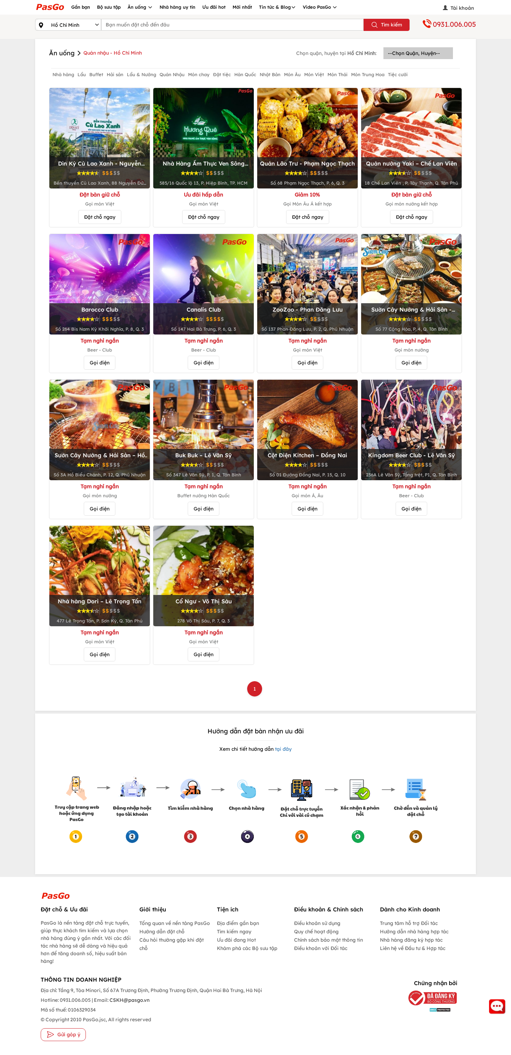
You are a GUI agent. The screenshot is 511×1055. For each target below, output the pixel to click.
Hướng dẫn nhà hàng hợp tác (414, 931)
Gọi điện (100, 363)
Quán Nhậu (172, 74)
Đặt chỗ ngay (99, 217)
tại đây (283, 749)
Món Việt (314, 74)
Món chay (199, 74)
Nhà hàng (63, 74)
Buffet (96, 74)
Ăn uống (138, 7)
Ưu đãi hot (214, 7)
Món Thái (337, 74)
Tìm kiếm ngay (234, 931)
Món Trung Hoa (367, 74)
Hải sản (115, 74)
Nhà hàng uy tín (177, 7)
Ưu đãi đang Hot (236, 940)
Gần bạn (80, 7)
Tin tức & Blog (275, 7)
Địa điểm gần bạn (238, 923)
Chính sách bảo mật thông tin (328, 940)
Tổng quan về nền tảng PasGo (174, 923)
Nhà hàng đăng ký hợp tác (411, 940)
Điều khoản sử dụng (317, 923)
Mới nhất (242, 7)
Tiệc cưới (398, 74)
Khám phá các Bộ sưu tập (247, 948)
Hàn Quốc (245, 74)
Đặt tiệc (222, 74)
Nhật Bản (270, 74)
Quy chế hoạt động (316, 931)
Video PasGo (317, 7)
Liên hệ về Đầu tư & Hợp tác (412, 948)
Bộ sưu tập (109, 7)
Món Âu (292, 74)
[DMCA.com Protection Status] (427, 1009)
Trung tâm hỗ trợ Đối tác (409, 923)
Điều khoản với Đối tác (320, 948)
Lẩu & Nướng (141, 74)
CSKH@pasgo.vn (128, 1000)
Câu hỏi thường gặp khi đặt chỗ (171, 944)
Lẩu (82, 74)
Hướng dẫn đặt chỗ (162, 931)
